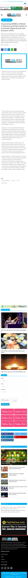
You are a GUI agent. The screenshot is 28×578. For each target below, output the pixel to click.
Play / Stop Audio (6, 20)
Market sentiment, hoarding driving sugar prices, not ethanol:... (17, 494)
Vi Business (13, 180)
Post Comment (5, 404)
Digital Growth (4, 183)
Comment (3, 389)
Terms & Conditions (10, 576)
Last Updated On (12, 1)
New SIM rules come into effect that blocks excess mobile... (13, 351)
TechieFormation (15, 574)
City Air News (6, 44)
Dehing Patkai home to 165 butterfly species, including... (16, 474)
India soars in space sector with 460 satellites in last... (13, 371)
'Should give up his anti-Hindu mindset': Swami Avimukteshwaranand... (17, 468)
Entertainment (4, 561)
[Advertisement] (14, 96)
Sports (2, 556)
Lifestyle (3, 559)
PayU (18, 180)
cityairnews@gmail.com (6, 510)
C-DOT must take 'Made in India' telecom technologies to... (13, 330)
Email (2, 383)
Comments (4, 375)
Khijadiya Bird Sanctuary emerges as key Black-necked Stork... (17, 481)
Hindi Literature (4, 554)
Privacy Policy (18, 576)
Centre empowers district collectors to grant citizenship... (18, 487)
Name (2, 378)
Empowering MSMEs (5, 180)
